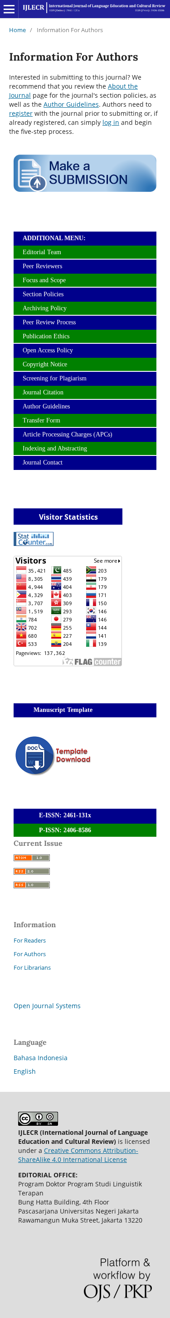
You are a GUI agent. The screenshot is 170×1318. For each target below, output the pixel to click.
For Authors (30, 954)
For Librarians (32, 967)
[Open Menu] (9, 9)
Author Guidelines (71, 104)
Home (17, 30)
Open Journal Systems (47, 1005)
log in (110, 122)
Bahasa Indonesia (41, 1057)
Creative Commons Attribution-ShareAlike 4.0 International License (78, 1155)
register (21, 113)
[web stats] (33, 543)
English (25, 1071)
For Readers (30, 940)
